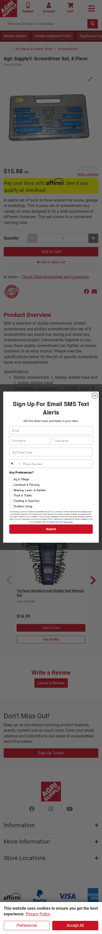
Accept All (75, 925)
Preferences (27, 925)
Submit (51, 529)
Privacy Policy (38, 914)
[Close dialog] (95, 395)
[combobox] (15, 463)
